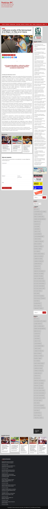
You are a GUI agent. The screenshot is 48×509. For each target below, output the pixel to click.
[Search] (46, 24)
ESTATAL (3, 24)
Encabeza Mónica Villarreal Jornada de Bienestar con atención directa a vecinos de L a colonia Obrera (40, 144)
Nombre (3, 175)
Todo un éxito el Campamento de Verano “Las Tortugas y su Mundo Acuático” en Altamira (39, 159)
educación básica (25, 128)
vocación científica (15, 130)
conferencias (18, 127)
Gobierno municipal (37, 263)
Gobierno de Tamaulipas (38, 261)
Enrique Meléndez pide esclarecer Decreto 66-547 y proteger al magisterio (39, 155)
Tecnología (10, 130)
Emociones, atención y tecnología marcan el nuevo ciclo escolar (39, 88)
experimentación (12, 129)
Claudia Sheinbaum (37, 343)
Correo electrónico (19, 177)
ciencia (10, 127)
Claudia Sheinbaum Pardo (39, 236)
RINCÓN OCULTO (39, 24)
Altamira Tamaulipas (38, 323)
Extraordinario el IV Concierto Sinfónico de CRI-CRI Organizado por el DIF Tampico (39, 107)
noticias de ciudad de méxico (39, 283)
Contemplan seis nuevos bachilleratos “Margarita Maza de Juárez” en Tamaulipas (39, 134)
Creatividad (25, 127)
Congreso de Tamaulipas (38, 241)
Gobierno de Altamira (38, 258)
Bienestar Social (37, 221)
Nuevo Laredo (36, 293)
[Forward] (10, 55)
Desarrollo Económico (38, 246)
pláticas (24, 129)
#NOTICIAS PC (6, 127)
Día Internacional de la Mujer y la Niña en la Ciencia (12, 128)
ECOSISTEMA (18, 24)
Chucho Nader (36, 226)
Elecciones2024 (37, 251)
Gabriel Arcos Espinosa (38, 256)
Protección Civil (37, 298)
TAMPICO (7, 143)
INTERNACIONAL (12, 24)
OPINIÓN (34, 24)
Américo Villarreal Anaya (39, 216)
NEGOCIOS (23, 24)
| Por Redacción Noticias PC (13, 33)
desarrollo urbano (37, 248)
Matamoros (36, 385)
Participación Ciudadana (39, 295)
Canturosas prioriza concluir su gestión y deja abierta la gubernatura (40, 141)
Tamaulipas (7, 130)
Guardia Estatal (37, 266)
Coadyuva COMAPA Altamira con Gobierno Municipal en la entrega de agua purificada (40, 69)
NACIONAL (7, 24)
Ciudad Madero (37, 338)
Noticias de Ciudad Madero (39, 395)
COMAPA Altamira (37, 238)
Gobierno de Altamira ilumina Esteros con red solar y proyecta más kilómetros (40, 127)
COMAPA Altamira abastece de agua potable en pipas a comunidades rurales (39, 163)
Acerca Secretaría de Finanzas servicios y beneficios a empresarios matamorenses (26, 147)
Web (3, 182)
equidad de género (7, 129)
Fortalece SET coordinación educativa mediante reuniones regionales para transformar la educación (39, 91)
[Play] (3, 55)
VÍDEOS (44, 24)
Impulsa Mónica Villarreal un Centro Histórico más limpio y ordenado (40, 105)
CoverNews (32, 507)
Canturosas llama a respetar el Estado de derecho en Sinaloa (39, 79)
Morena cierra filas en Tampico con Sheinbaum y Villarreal (40, 77)
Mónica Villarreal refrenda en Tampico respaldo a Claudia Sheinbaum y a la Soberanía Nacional (40, 62)
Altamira (44, 211)
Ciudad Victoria (13, 127)
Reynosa (43, 298)
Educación (21, 128)
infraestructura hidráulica (39, 380)
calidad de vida (37, 333)
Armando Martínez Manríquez (39, 328)
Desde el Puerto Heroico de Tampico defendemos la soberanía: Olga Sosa (39, 45)
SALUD (31, 24)
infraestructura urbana (38, 273)
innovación (17, 129)
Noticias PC (7, 2)
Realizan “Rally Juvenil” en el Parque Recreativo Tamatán (40, 85)
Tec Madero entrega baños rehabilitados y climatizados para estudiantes (39, 152)
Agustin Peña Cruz (37, 211)
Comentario (4, 163)
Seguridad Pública (37, 303)
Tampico (41, 308)
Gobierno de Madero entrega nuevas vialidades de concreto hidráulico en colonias (40, 148)
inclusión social (37, 268)
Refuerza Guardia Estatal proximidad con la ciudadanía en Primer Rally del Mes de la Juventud (40, 137)
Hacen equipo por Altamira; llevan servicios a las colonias (39, 121)
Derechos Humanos (37, 243)
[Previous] (7, 55)
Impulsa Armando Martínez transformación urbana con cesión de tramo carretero (39, 65)
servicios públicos (37, 305)
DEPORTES (27, 24)
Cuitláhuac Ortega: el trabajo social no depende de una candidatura (40, 131)
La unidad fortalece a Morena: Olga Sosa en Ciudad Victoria (40, 99)
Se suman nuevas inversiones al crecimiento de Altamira (39, 119)
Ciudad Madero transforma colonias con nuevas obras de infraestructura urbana (40, 111)
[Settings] (13, 55)
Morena (41, 385)
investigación (21, 129)
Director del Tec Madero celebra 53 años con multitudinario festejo (40, 102)
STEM (27, 129)
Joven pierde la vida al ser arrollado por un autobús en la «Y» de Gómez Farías (39, 49)
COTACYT (21, 127)
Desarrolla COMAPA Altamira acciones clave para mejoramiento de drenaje (39, 115)
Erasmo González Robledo (39, 253)
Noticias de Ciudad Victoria (39, 288)
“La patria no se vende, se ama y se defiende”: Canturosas (39, 124)
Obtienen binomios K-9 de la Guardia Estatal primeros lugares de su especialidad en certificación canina (40, 57)
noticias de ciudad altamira (39, 390)
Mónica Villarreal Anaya (38, 278)
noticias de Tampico (38, 290)
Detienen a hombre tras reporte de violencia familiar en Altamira (39, 82)
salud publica (36, 300)
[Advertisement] (24, 15)
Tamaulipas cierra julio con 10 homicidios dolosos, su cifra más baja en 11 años (39, 73)
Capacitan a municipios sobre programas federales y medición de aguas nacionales (39, 95)
